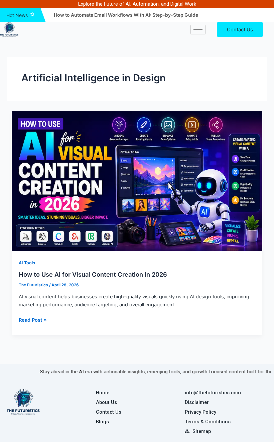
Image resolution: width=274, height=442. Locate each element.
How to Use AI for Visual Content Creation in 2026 (93, 274)
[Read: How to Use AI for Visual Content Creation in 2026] (137, 181)
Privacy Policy (200, 412)
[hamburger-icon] (198, 29)
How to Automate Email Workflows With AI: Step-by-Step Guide (126, 15)
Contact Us (240, 29)
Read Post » (33, 319)
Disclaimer (197, 402)
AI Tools (27, 262)
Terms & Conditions (208, 422)
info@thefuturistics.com (213, 393)
